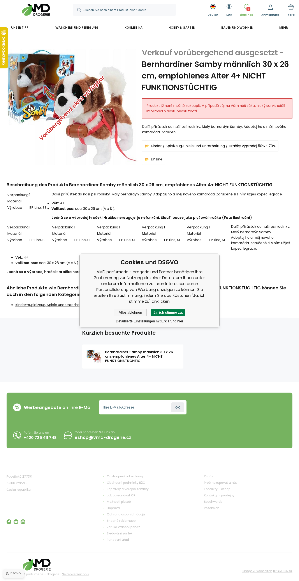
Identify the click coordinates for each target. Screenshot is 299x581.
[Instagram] (23, 521)
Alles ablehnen (130, 312)
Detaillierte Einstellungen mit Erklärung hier (149, 321)
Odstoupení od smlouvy (125, 476)
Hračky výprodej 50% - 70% (252, 145)
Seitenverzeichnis (75, 574)
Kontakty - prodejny (219, 495)
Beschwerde (213, 501)
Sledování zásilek (119, 533)
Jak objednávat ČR (121, 495)
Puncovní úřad (118, 540)
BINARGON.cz (282, 571)
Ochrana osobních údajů (126, 514)
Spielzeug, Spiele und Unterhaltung (195, 145)
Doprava (113, 508)
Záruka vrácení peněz (123, 527)
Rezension (211, 508)
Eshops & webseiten (257, 571)
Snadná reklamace (121, 520)
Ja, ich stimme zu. (168, 312)
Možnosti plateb (119, 501)
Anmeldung (177, 407)
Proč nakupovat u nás (220, 482)
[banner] (36, 10)
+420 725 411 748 (40, 437)
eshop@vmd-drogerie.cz (103, 437)
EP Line (156, 159)
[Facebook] (9, 521)
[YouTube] (16, 521)
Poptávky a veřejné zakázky (128, 489)
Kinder (156, 145)
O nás (208, 476)
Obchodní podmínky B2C (126, 482)
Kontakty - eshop (217, 489)
